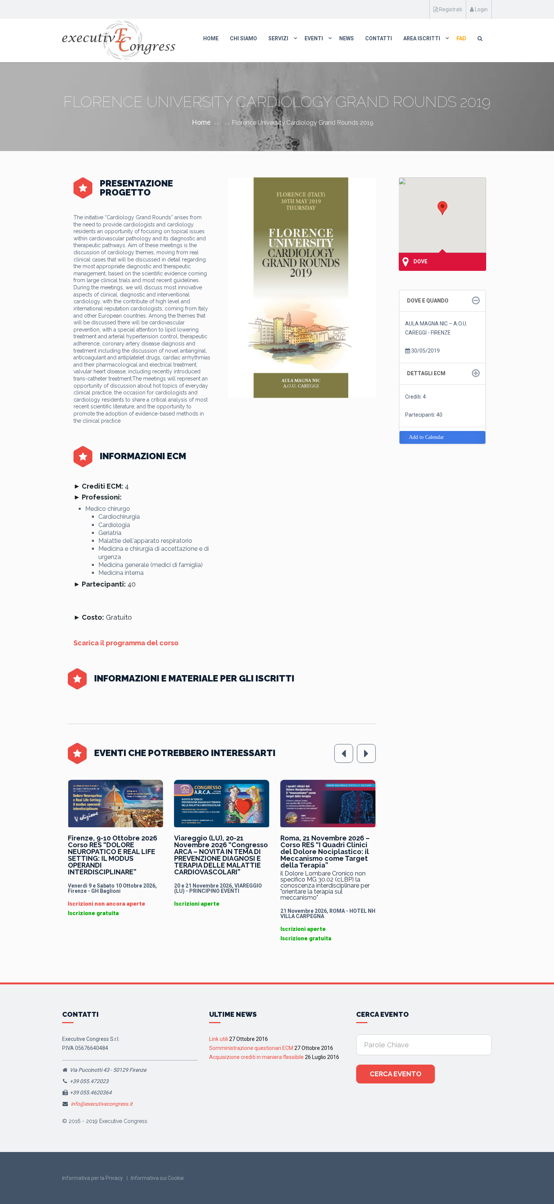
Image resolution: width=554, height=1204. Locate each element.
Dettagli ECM (426, 373)
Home (211, 38)
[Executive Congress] (118, 40)
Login (481, 9)
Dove (419, 261)
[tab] (442, 300)
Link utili (218, 1039)
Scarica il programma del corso (126, 643)
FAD (461, 38)
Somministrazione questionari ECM (251, 1048)
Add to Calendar (426, 437)
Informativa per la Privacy (92, 1178)
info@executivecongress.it (102, 1104)
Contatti (378, 38)
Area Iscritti (421, 38)
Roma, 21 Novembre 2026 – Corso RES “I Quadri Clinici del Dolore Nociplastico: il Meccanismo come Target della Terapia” (218, 851)
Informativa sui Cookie (157, 1178)
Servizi (278, 38)
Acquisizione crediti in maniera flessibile (256, 1057)
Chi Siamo (243, 38)
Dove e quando (427, 301)
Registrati (450, 9)
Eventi (314, 38)
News (346, 38)
